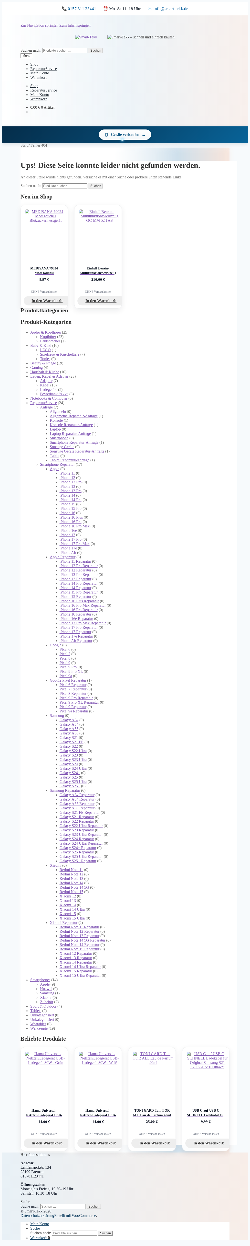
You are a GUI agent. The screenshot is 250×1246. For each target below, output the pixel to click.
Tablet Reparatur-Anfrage (69, 460)
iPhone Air (68, 552)
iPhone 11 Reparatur (75, 561)
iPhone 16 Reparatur (75, 614)
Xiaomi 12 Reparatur (76, 953)
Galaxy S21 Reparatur (77, 817)
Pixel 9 (65, 663)
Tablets (35, 1011)
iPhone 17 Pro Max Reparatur (83, 623)
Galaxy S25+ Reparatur (78, 861)
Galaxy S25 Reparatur (77, 852)
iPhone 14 (67, 495)
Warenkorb (38, 77)
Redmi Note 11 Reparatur (79, 927)
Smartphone (59, 438)
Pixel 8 (65, 658)
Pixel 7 (65, 654)
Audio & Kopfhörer (45, 332)
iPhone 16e (68, 530)
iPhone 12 (67, 478)
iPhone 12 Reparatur (75, 570)
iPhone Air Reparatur (76, 641)
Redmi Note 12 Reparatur (79, 931)
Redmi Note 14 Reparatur (79, 945)
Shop (34, 64)
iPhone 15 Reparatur (75, 596)
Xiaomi (55, 865)
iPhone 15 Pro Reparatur (79, 592)
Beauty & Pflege (43, 363)
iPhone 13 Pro (71, 491)
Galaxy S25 (69, 777)
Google (55, 645)
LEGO (45, 350)
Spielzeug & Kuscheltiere (59, 354)
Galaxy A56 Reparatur (77, 808)
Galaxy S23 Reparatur (77, 830)
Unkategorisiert (42, 1015)
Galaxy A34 (69, 720)
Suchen (95, 50)
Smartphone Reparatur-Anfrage (74, 442)
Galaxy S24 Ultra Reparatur (81, 843)
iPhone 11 (67, 473)
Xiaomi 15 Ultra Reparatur (80, 975)
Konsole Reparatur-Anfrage (71, 425)
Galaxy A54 (69, 724)
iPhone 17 (67, 535)
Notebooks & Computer (48, 398)
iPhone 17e (68, 548)
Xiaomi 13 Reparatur (76, 958)
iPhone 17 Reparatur (75, 632)
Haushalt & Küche (44, 372)
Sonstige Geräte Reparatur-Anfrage (77, 451)
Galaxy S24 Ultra (73, 768)
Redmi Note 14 (71, 883)
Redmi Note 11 (71, 870)
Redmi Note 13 (71, 878)
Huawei (46, 989)
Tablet (54, 456)
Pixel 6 (65, 649)
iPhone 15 (67, 504)
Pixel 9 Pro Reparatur (76, 698)
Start (24, 145)
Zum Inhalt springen (75, 25)
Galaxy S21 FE (71, 742)
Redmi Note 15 (71, 892)
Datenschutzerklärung (37, 1215)
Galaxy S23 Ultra (73, 759)
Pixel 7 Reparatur (73, 689)
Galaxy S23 (69, 755)
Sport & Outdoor (43, 1006)
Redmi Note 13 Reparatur (79, 936)
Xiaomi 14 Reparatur (76, 962)
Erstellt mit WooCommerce (75, 1215)
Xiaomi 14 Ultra (72, 909)
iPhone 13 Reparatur (75, 579)
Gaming (36, 367)
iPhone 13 (67, 486)
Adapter (46, 381)
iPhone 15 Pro (71, 508)
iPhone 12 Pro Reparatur (79, 566)
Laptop (55, 429)
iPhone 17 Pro (71, 539)
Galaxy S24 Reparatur (77, 839)
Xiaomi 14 (68, 905)
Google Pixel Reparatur (68, 680)
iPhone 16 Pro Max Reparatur (83, 605)
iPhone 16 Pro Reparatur (79, 610)
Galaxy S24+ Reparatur (78, 848)
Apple (54, 469)
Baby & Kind (40, 345)
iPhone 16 (67, 513)
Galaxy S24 (69, 764)
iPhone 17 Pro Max (75, 544)
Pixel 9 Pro (68, 667)
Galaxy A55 (69, 729)
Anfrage (46, 407)
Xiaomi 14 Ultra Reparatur (80, 967)
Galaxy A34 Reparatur (77, 795)
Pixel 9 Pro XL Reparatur (79, 702)
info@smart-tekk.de (171, 8)
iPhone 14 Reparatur (75, 588)
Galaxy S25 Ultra (73, 782)
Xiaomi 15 (68, 914)
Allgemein (58, 411)
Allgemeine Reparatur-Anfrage (74, 416)
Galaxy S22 (69, 746)
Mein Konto (39, 73)
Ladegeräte (48, 389)
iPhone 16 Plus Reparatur (79, 601)
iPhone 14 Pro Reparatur (79, 583)
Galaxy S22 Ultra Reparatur (81, 826)
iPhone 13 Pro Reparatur (79, 574)
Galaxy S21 (69, 737)
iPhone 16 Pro (71, 522)
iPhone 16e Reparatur (76, 619)
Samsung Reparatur (65, 790)
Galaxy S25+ (70, 786)
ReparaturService (43, 69)
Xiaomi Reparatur (63, 922)
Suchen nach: (31, 50)
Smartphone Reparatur (57, 464)
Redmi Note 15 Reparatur (79, 949)
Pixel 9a (66, 676)
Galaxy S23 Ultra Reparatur (81, 834)
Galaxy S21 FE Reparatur (80, 812)
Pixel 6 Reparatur (73, 685)
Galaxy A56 (69, 733)
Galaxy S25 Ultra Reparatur (81, 856)
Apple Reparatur (62, 557)
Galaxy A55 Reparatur (77, 804)
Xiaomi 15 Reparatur (76, 971)
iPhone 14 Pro (71, 500)
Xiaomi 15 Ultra (72, 918)
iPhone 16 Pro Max (75, 526)
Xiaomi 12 (68, 896)
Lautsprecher (50, 341)
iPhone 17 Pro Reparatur (79, 627)
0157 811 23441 (82, 8)
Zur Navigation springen (39, 25)
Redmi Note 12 (71, 874)
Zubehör (46, 1002)
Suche (35, 1228)
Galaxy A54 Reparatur (77, 799)
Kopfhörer (48, 337)
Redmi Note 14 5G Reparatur (82, 940)
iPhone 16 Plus (71, 517)
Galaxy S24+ (70, 773)
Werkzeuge (39, 1028)
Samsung (57, 715)
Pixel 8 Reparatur (73, 693)
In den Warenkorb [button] (46, 301)
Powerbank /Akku (54, 394)
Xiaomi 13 (68, 900)
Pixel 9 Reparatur (73, 707)
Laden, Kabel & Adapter (49, 376)
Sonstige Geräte (62, 447)
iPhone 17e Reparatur (76, 636)
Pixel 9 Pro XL (71, 671)
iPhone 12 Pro (71, 482)
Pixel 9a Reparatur (74, 711)
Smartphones (40, 980)
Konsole (56, 420)
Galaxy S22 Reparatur (77, 821)
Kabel (44, 385)
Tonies (45, 359)
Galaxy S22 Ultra (73, 751)
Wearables (38, 1024)
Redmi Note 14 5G (74, 887)
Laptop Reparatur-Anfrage (70, 433)
